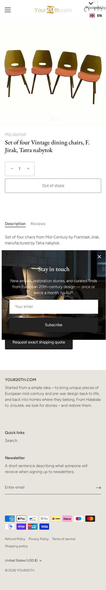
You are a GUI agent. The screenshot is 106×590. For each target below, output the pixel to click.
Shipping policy (16, 546)
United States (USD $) (21, 560)
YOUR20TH (25, 570)
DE (99, 20)
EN (99, 15)
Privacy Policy (39, 539)
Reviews (38, 223)
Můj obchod (15, 134)
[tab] (18, 224)
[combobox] (96, 16)
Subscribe (53, 324)
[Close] (99, 256)
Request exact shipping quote (39, 342)
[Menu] (7, 9)
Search (11, 440)
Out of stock (53, 185)
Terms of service (63, 539)
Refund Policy (15, 539)
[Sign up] (98, 487)
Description (15, 223)
